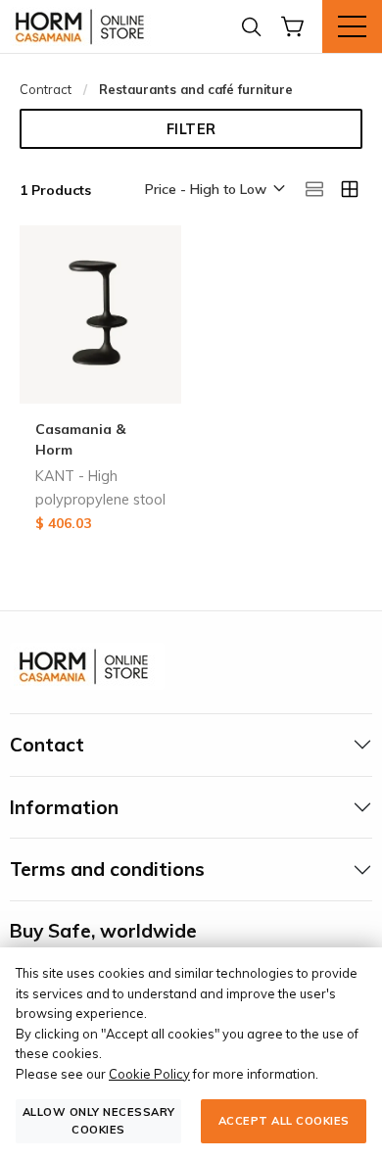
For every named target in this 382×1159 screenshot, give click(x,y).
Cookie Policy (149, 1074)
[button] (213, 190)
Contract (46, 89)
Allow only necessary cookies (99, 1120)
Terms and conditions (107, 869)
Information (64, 807)
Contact (47, 744)
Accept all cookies (284, 1121)
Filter (191, 129)
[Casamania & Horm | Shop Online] (83, 26)
